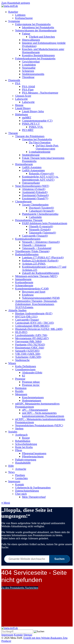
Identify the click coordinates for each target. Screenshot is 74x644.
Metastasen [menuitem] (21, 394)
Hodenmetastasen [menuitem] (31, 400)
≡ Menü (5, 502)
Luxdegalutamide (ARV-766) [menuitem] (31, 335)
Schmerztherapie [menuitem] (24, 285)
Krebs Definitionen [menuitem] (25, 366)
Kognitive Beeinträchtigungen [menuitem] (38, 55)
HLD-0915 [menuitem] (21, 332)
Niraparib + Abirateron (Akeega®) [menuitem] (41, 241)
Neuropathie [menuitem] (28, 67)
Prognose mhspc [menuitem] (31, 381)
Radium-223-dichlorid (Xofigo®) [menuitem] (40, 260)
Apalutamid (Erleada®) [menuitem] (34, 192)
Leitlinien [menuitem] (20, 14)
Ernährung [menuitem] (28, 294)
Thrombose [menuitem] (28, 77)
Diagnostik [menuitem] (14, 80)
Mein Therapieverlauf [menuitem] (34, 496)
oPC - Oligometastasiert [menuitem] (35, 409)
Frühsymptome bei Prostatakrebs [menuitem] (33, 24)
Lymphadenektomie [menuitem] (39, 151)
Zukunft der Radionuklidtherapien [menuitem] (40, 273)
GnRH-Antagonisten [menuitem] (33, 170)
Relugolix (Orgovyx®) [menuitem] (41, 173)
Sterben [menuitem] (19, 428)
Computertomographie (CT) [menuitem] (37, 120)
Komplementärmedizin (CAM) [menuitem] (32, 288)
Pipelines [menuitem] (20, 475)
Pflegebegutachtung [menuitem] (33, 456)
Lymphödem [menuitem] (29, 64)
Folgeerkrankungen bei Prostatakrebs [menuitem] (35, 58)
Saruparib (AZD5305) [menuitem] (27, 350)
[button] (19, 587)
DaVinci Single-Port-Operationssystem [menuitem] (47, 147)
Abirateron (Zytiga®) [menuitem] (33, 189)
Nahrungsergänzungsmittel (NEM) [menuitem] (41, 297)
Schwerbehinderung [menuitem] (26, 444)
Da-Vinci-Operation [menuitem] (40, 142)
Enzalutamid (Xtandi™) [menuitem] (35, 198)
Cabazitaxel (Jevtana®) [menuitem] (41, 210)
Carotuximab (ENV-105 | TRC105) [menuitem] (34, 322)
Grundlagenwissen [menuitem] (25, 369)
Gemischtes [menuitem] (21, 478)
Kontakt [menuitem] (19, 484)
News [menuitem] (11, 472)
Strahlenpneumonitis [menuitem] (33, 74)
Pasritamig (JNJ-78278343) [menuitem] (30, 344)
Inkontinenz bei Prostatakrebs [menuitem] (38, 27)
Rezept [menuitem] (26, 437)
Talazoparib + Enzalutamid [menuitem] (36, 248)
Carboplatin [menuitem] (35, 217)
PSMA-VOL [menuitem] (36, 126)
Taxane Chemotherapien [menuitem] (35, 204)
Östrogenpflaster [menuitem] (31, 182)
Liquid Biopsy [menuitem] (23, 108)
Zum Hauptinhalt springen (15, 2)
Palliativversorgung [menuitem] (25, 459)
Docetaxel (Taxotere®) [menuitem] (41, 207)
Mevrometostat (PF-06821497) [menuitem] (32, 338)
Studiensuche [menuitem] (22, 360)
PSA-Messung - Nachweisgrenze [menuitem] (40, 92)
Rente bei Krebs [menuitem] (24, 447)
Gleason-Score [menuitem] (23, 95)
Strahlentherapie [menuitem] (31, 154)
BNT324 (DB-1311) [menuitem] (26, 316)
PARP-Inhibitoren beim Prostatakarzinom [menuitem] (44, 223)
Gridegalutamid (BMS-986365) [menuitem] (32, 325)
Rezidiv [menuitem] (19, 391)
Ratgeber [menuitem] (13, 11)
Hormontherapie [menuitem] (24, 164)
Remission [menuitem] (21, 388)
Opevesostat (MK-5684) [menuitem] (28, 341)
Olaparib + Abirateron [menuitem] (34, 245)
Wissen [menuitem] (12, 363)
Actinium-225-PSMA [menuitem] (34, 263)
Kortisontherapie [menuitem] (24, 282)
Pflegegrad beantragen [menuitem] (34, 453)
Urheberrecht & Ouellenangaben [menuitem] (33, 487)
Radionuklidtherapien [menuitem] (27, 254)
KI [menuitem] (23, 375)
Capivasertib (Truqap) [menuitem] (27, 319)
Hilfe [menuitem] (11, 465)
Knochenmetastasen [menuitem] (33, 397)
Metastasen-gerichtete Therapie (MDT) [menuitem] (36, 276)
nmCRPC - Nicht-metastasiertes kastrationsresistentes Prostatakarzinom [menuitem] (43, 414)
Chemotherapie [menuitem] (23, 201)
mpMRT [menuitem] (26, 117)
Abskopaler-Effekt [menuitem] (32, 372)
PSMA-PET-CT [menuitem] (31, 123)
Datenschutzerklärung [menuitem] (27, 490)
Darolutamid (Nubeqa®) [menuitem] (35, 195)
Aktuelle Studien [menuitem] (17, 310)
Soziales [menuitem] (12, 431)
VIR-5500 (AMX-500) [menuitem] (27, 353)
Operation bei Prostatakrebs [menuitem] (37, 139)
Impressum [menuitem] (14, 481)
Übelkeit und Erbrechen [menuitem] (42, 36)
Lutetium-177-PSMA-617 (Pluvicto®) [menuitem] (43, 257)
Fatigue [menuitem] (26, 33)
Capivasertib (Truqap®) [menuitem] (35, 235)
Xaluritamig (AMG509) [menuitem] (28, 357)
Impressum (7, 634)
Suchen (59, 558)
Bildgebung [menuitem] (21, 114)
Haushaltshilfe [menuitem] (23, 462)
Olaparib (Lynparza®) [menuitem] (41, 226)
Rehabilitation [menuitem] (22, 440)
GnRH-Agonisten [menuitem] (31, 167)
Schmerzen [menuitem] (28, 70)
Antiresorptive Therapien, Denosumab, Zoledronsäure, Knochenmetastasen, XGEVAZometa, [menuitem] (36, 304)
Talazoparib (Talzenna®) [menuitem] (42, 232)
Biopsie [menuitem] (19, 105)
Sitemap (27, 634)
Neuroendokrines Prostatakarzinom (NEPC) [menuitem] (39, 425)
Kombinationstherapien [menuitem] (27, 238)
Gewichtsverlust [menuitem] (31, 61)
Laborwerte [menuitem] (21, 98)
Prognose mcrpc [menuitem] (31, 384)
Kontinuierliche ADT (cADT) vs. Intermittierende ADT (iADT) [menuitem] (40, 178)
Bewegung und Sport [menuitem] (33, 291)
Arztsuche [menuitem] (20, 468)
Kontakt (18, 634)
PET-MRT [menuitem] (28, 130)
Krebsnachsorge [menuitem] (24, 18)
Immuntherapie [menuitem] (23, 279)
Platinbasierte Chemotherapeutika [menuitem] (40, 213)
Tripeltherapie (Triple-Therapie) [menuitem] (32, 251)
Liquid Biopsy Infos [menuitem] (33, 111)
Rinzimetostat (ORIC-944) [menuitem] (29, 347)
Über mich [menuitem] (21, 493)
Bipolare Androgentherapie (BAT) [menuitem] (33, 313)
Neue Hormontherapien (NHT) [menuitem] (32, 185)
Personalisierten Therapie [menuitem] (29, 220)
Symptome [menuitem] (14, 21)
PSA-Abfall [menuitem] (28, 86)
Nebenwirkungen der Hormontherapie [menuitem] (36, 30)
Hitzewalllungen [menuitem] (31, 39)
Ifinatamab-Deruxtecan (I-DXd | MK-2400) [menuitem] (38, 329)
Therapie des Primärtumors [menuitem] (29, 136)
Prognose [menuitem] (20, 378)
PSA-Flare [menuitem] (28, 89)
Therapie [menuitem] (13, 133)
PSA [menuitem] (17, 83)
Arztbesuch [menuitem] (21, 434)
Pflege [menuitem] (18, 450)
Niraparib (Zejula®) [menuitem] (40, 229)
